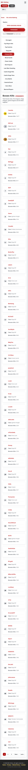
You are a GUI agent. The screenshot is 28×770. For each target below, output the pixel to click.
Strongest (8, 40)
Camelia (10, 110)
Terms (4, 765)
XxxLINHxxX (12, 523)
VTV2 (9, 600)
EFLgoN (10, 561)
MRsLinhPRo (12, 574)
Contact (23, 765)
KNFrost (10, 123)
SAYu (9, 291)
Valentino (11, 729)
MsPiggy (10, 162)
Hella (9, 484)
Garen (10, 213)
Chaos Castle (8, 61)
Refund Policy (16, 765)
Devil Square (8, 65)
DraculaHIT (11, 613)
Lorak (10, 381)
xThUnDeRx (11, 432)
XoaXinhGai (11, 548)
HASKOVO (11, 651)
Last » (22, 754)
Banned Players (8, 89)
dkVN (9, 535)
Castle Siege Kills (9, 72)
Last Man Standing (9, 68)
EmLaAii (10, 664)
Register (4, 6)
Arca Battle (8, 79)
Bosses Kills (8, 54)
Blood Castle (8, 57)
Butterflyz (11, 252)
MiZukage (11, 703)
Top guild (8, 50)
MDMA (10, 626)
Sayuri (10, 639)
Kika (9, 239)
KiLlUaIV (10, 316)
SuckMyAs (11, 329)
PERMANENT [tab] (14, 30)
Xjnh (9, 187)
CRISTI (10, 265)
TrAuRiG (10, 226)
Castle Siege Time (9, 75)
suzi (9, 742)
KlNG (9, 136)
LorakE (10, 407)
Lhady (10, 510)
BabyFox (10, 342)
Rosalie (10, 690)
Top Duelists (8, 47)
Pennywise (11, 497)
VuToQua (10, 355)
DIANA (10, 175)
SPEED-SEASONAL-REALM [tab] (14, 25)
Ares (9, 278)
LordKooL (11, 587)
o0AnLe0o (11, 419)
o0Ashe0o (11, 458)
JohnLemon (11, 677)
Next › (16, 754)
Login (12, 6)
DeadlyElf (11, 200)
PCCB (9, 394)
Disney (10, 445)
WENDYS (10, 716)
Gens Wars (8, 86)
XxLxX (10, 471)
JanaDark (11, 368)
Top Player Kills (8, 43)
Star (9, 149)
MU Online (4, 2)
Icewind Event (8, 82)
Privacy (9, 765)
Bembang (11, 303)
